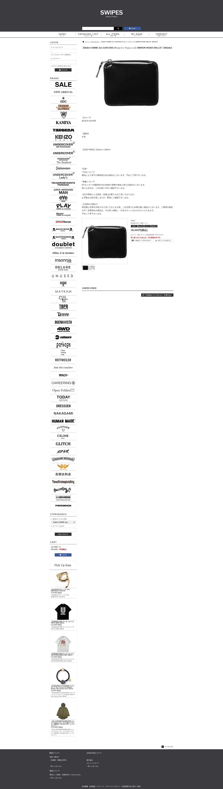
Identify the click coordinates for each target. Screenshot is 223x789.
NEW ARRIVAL (94, 41)
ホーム (87, 41)
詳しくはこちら (56, 766)
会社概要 (85, 786)
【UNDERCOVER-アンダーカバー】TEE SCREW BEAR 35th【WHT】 (62, 654)
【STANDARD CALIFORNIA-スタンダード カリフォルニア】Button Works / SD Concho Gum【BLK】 (62, 687)
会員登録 (92, 786)
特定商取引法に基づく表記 (131, 786)
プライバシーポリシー (113, 786)
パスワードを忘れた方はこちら (61, 66)
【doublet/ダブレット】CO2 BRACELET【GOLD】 (60, 590)
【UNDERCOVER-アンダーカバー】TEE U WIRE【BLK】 (62, 622)
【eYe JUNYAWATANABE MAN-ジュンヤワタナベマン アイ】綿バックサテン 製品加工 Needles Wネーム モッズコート (63, 723)
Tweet (133, 221)
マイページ (100, 786)
